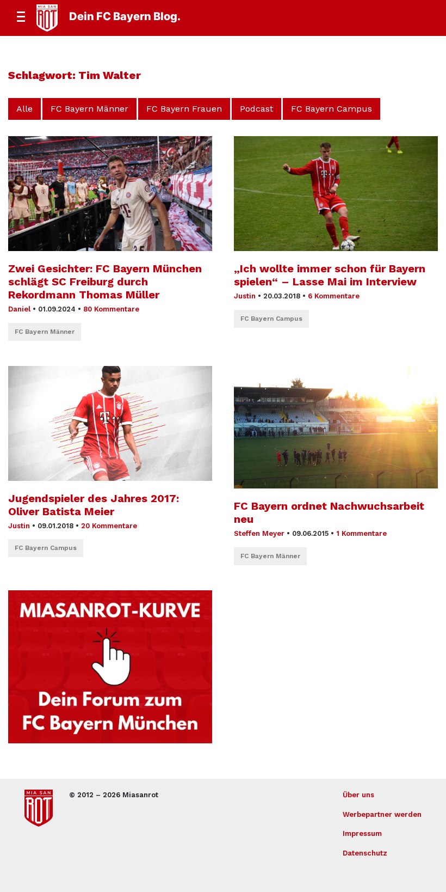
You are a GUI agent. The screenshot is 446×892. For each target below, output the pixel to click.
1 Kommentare (361, 533)
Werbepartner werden (382, 814)
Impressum (362, 833)
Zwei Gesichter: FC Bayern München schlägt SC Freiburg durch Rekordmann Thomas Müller (105, 281)
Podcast (256, 108)
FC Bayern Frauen (184, 108)
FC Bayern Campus (331, 108)
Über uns (358, 795)
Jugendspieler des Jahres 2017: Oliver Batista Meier (93, 505)
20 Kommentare (109, 526)
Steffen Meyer (259, 533)
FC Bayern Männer (89, 108)
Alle (24, 108)
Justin (245, 296)
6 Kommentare (334, 296)
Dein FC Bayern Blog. (125, 16)
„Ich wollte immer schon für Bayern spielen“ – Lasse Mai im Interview (329, 275)
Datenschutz (365, 853)
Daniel (19, 309)
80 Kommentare (111, 309)
